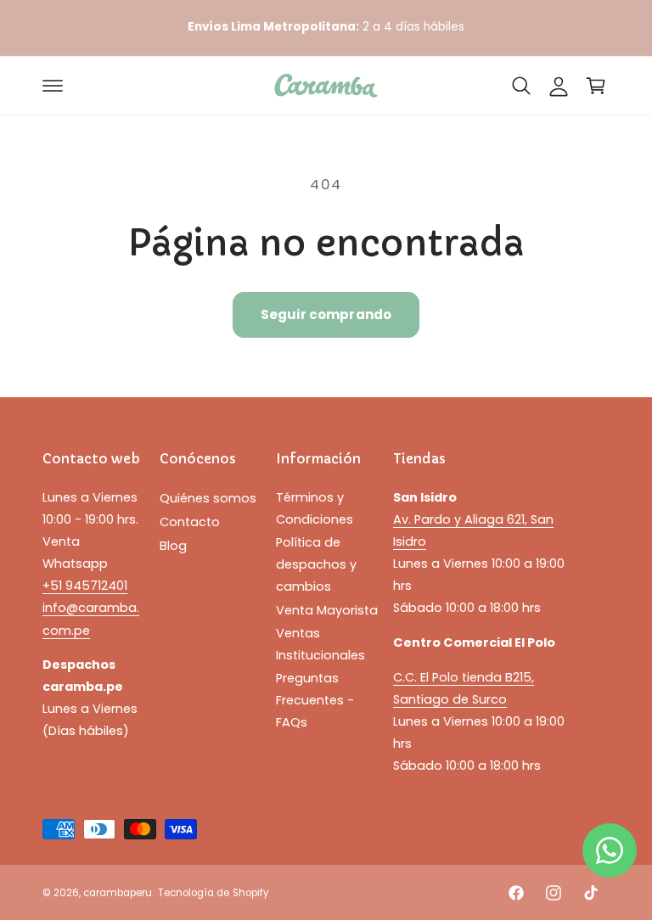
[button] (52, 85)
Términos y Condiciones (314, 508)
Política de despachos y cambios (316, 564)
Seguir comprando (326, 314)
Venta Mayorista (327, 610)
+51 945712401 (84, 585)
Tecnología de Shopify (212, 893)
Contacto (190, 521)
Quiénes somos (208, 498)
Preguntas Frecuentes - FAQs (315, 700)
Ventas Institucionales (320, 644)
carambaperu (117, 893)
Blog (173, 545)
